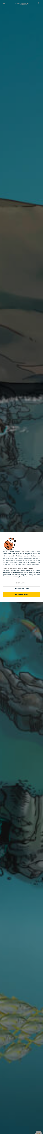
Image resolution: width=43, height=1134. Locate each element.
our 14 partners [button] (23, 551)
